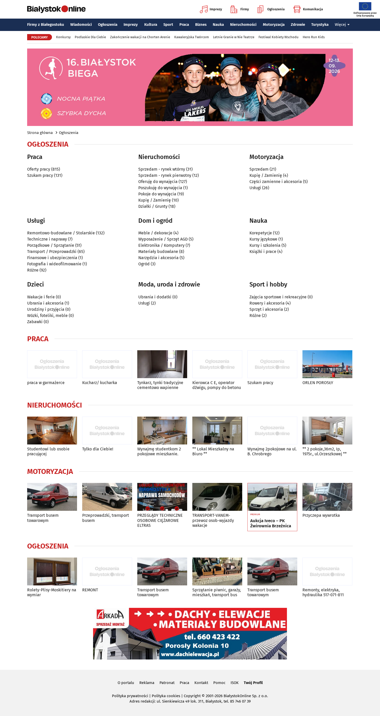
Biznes (201, 24)
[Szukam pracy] (272, 364)
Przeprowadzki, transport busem (105, 518)
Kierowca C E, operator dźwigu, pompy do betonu (216, 385)
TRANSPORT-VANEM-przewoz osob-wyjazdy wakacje (213, 520)
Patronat (166, 682)
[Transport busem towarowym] (52, 497)
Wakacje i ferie (41, 297)
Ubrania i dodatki (154, 297)
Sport (168, 24)
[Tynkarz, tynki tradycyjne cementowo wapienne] (162, 364)
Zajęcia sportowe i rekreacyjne (278, 297)
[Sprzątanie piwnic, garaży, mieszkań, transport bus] (217, 572)
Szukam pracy (40, 175)
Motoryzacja (274, 24)
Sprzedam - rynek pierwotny (164, 175)
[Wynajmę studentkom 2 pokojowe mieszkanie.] (162, 431)
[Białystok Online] (56, 9)
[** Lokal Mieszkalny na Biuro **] (217, 431)
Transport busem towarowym (43, 518)
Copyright (192, 696)
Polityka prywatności (130, 696)
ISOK (235, 682)
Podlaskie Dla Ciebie (90, 37)
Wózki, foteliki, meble (47, 315)
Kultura (150, 24)
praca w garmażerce (46, 382)
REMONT (90, 589)
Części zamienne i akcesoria (275, 181)
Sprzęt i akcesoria (266, 309)
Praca (184, 24)
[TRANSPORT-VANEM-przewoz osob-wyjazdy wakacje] (217, 497)
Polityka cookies (166, 696)
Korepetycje (260, 232)
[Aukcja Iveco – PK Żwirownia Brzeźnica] (272, 497)
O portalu (126, 682)
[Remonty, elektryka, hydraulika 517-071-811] (327, 572)
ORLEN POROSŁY (317, 382)
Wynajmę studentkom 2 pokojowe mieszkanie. (159, 451)
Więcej (340, 24)
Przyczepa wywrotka (321, 515)
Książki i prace (262, 251)
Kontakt (201, 682)
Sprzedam (259, 169)
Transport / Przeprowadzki (52, 251)
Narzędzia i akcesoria (158, 257)
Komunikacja (313, 9)
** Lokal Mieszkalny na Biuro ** (213, 451)
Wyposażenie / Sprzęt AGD (163, 239)
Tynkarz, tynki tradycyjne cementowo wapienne (160, 385)
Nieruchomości (243, 24)
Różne (33, 270)
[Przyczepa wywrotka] (327, 497)
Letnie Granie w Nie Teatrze (233, 37)
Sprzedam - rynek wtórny (161, 169)
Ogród (144, 263)
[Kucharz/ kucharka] (107, 364)
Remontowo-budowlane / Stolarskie (61, 232)
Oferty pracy (38, 169)
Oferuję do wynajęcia (158, 181)
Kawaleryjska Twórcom (191, 37)
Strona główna (40, 132)
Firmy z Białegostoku (45, 24)
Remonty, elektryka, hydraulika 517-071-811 (323, 592)
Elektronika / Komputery (161, 245)
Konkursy (63, 37)
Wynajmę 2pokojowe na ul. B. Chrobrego (272, 451)
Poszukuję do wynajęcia (160, 187)
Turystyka (320, 24)
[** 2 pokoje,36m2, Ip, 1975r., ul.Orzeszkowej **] (327, 431)
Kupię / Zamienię (154, 200)
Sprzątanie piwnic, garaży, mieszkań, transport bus (216, 592)
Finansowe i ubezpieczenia (52, 257)
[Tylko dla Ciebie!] (107, 431)
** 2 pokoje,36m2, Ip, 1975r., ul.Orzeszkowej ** (324, 451)
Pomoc (219, 682)
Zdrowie (298, 24)
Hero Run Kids (314, 37)
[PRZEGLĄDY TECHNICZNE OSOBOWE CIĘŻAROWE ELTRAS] (162, 497)
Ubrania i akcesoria (45, 303)
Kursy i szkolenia (264, 245)
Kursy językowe (263, 239)
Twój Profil (253, 682)
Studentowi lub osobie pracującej (48, 451)
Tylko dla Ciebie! (97, 449)
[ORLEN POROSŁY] (327, 364)
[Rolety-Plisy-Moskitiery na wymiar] (52, 572)
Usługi (255, 187)
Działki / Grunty (153, 206)
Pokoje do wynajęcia (157, 194)
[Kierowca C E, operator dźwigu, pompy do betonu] (217, 364)
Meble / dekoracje (155, 232)
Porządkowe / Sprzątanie (50, 245)
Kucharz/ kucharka (99, 382)
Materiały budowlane (158, 251)
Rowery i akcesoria (267, 303)
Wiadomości (81, 24)
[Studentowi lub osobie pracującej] (52, 431)
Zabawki (35, 321)
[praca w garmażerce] (52, 364)
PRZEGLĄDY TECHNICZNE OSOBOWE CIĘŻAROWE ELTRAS (160, 520)
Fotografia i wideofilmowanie (54, 263)
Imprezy (216, 9)
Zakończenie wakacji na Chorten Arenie (140, 37)
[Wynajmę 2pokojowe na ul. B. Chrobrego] (272, 431)
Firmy (244, 9)
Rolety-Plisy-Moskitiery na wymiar (51, 592)
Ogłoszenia (276, 9)
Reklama (146, 682)
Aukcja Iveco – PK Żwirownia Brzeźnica (270, 523)
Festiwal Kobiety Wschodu (279, 37)
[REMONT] (107, 572)
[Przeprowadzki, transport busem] (107, 497)
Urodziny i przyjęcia (45, 309)
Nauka (218, 24)
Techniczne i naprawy (47, 239)
